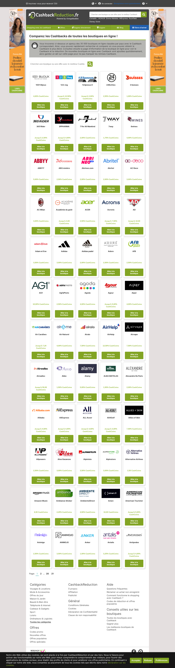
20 (47, 573)
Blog (121, 27)
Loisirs (33, 615)
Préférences (161, 660)
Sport (32, 612)
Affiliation (73, 592)
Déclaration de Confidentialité (82, 612)
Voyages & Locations (40, 588)
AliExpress (123, 18)
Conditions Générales (78, 605)
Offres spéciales (37, 642)
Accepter (135, 660)
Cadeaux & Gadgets (39, 608)
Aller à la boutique (41, 106)
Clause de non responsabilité (82, 615)
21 (52, 573)
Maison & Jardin (37, 598)
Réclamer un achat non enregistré (123, 592)
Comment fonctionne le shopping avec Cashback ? (123, 596)
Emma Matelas (112, 18)
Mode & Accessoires (40, 592)
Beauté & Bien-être (39, 602)
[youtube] (140, 651)
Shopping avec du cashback (39, 27)
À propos (72, 588)
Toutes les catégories (40, 622)
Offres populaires (38, 638)
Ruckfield (133, 18)
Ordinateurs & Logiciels (41, 618)
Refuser (148, 660)
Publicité (72, 595)
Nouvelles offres (38, 635)
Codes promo (36, 632)
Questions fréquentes (117, 588)
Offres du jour (36, 595)
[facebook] (134, 651)
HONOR (101, 18)
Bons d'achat (140, 27)
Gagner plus (112, 623)
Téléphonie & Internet (40, 605)
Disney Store (94, 21)
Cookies (72, 608)
